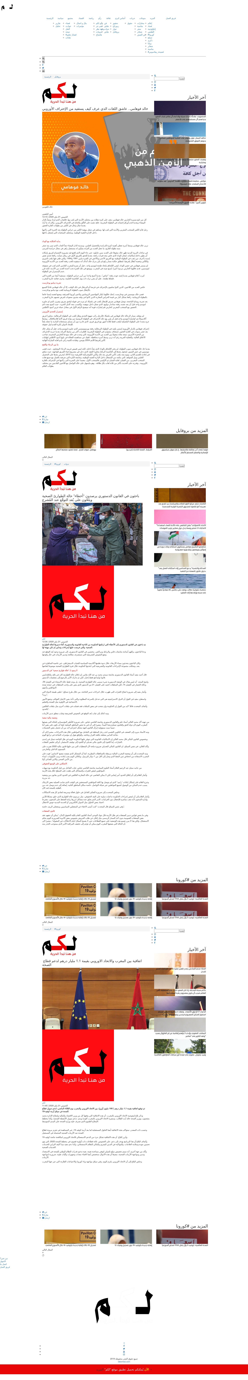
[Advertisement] (96, 395)
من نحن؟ (4, 1258)
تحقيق (115, 23)
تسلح (150, 37)
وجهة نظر (100, 28)
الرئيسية (49, 18)
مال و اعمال (81, 23)
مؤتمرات (80, 26)
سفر (139, 28)
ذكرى (150, 40)
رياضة (91, 18)
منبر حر (99, 26)
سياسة (60, 18)
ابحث (182, 78)
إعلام (150, 23)
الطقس (151, 31)
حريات (132, 18)
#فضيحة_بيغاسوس (156, 51)
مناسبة (140, 26)
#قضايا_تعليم (71, 34)
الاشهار (3, 1261)
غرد (45, 416)
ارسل (47, 422)
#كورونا (151, 34)
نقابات (68, 37)
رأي (99, 18)
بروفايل (116, 31)
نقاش (106, 26)
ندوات (106, 28)
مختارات (140, 23)
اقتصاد (81, 18)
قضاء (68, 23)
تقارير (58, 23)
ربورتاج (116, 26)
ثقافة (108, 18)
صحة (68, 31)
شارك (45, 419)
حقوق (129, 23)
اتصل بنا (3, 1264)
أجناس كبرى (120, 18)
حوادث (68, 26)
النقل (68, 28)
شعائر (139, 31)
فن (105, 23)
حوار (115, 28)
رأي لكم (99, 23)
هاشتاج (99, 34)
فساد (150, 26)
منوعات (142, 18)
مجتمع (70, 18)
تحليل (58, 26)
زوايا (150, 43)
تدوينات (99, 31)
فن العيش (141, 34)
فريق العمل (171, 18)
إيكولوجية (152, 28)
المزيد (152, 18)
